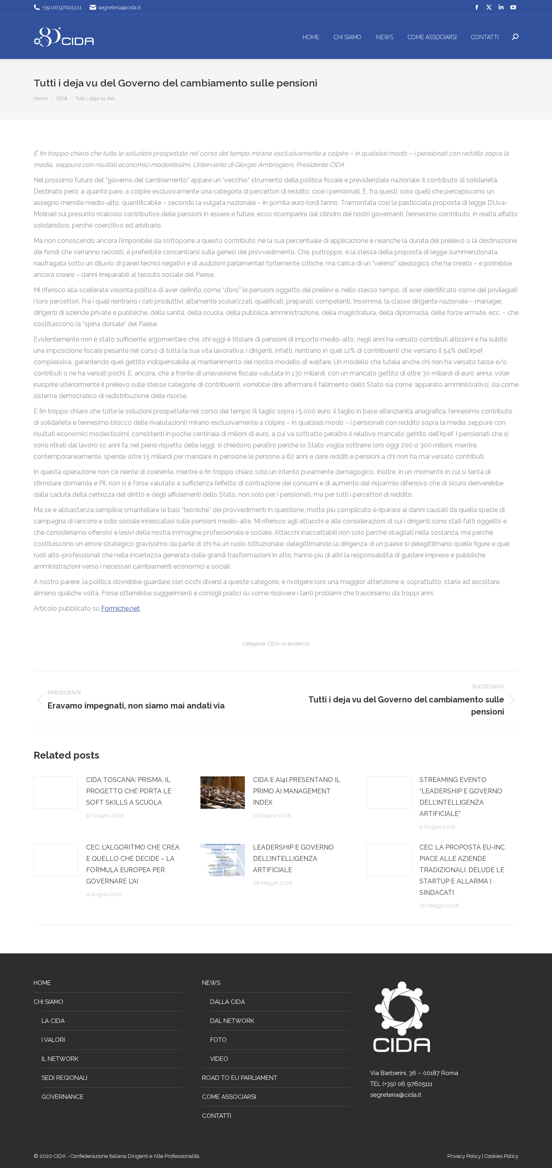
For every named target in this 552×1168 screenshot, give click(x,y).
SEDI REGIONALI (64, 1078)
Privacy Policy (464, 1156)
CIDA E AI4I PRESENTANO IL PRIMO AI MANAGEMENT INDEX (296, 791)
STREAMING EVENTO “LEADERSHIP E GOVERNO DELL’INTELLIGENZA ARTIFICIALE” (460, 797)
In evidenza (296, 644)
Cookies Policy (501, 1156)
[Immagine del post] (56, 792)
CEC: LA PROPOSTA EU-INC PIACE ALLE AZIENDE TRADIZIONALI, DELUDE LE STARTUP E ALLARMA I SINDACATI (462, 869)
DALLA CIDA (227, 1002)
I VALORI (53, 1040)
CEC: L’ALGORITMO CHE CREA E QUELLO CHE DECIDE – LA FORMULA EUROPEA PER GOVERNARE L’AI (132, 864)
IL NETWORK (60, 1059)
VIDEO (219, 1059)
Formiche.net (120, 608)
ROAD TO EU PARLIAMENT (239, 1078)
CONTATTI (216, 1116)
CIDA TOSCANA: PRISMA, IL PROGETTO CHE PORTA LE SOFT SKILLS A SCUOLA (128, 791)
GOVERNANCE (63, 1097)
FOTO (218, 1040)
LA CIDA (53, 1021)
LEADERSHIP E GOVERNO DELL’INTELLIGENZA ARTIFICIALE (293, 858)
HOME (42, 983)
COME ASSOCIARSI (229, 1097)
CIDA (274, 644)
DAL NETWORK (232, 1021)
